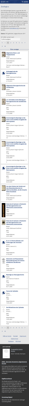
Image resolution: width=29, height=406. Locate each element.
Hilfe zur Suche (7, 336)
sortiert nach (10, 37)
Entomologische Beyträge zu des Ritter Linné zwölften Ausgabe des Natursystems (16, 119)
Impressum (23, 336)
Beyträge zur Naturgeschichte (15, 275)
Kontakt (15, 336)
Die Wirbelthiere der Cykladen (15, 307)
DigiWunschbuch (7, 378)
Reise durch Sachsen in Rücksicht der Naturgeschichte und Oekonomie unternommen (16, 205)
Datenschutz (14, 339)
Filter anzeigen (14, 49)
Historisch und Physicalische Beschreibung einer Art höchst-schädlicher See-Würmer (15, 260)
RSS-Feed (18, 341)
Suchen (25, 2)
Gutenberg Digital (7, 397)
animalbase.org (14, 28)
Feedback (11, 341)
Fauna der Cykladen (12, 291)
